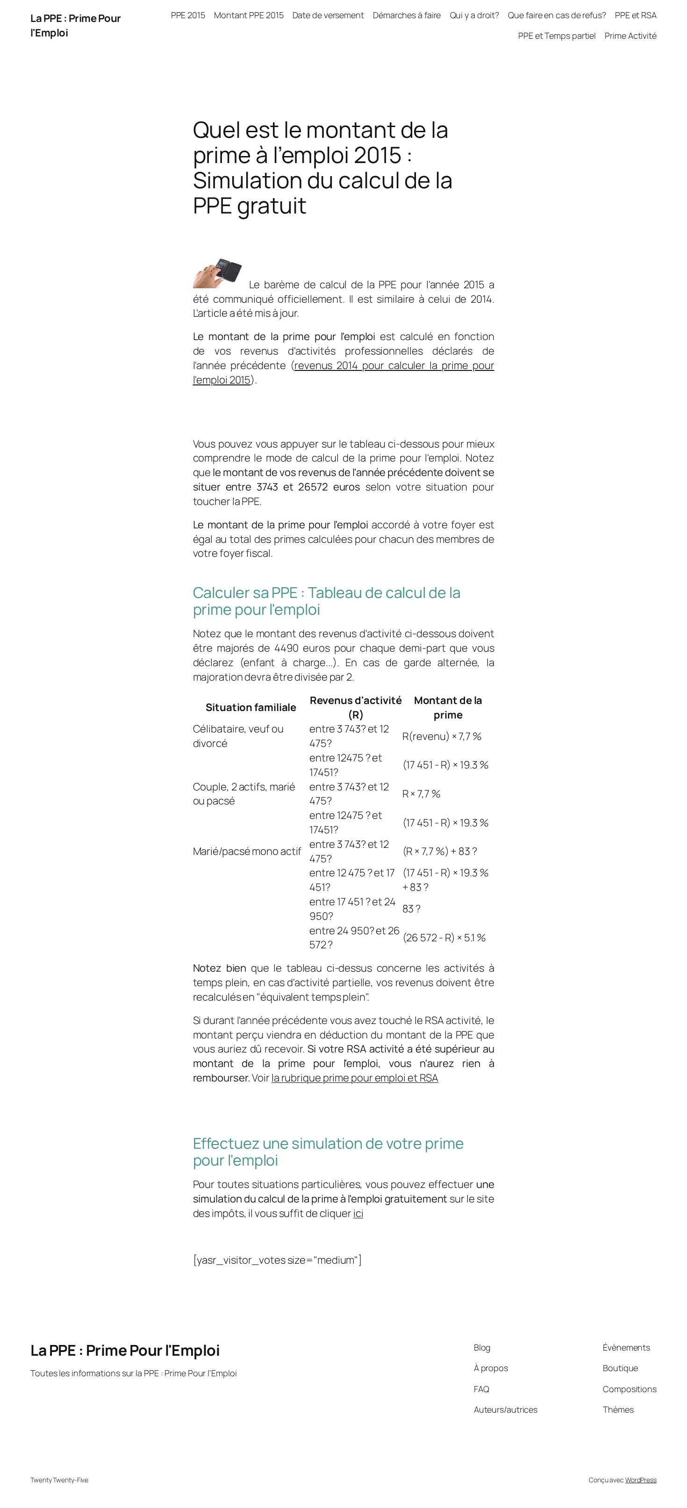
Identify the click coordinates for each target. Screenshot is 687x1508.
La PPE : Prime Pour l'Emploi (125, 1350)
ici (358, 1213)
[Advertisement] (302, 233)
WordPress (641, 1479)
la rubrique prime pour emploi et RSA (355, 1078)
